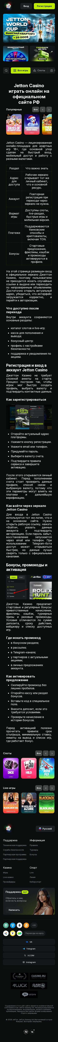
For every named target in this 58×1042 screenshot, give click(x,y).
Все (36, 109)
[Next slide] (48, 36)
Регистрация (44, 6)
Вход (26, 6)
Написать (14, 910)
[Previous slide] (41, 36)
